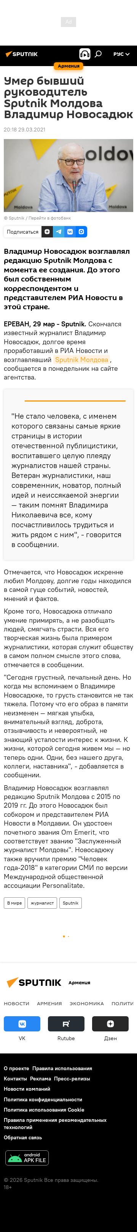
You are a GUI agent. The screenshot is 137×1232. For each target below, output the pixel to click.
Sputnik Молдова (81, 359)
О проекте (16, 1068)
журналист (42, 903)
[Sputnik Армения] (23, 57)
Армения (49, 1003)
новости (16, 1003)
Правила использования (62, 1068)
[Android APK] (27, 1158)
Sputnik (70, 903)
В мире (14, 903)
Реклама (40, 1078)
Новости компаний (27, 1088)
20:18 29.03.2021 (24, 129)
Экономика (87, 1003)
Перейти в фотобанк (50, 218)
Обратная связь (23, 1137)
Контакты (15, 1078)
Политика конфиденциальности (43, 1099)
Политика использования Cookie (44, 1109)
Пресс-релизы (72, 1078)
